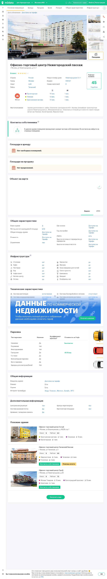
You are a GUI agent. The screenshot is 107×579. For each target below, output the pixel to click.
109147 (68, 81)
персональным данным (73, 573)
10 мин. (52, 94)
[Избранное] (66, 2)
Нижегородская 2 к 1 (73, 78)
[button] (104, 7)
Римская (30, 97)
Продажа (40, 8)
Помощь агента (69, 464)
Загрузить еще (55, 497)
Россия (31, 78)
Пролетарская (32, 94)
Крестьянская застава (35, 100)
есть (90, 236)
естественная (47, 294)
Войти (91, 2)
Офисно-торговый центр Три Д (51, 470)
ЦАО (30, 84)
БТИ (43, 229)
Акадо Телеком (50, 391)
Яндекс (87, 211)
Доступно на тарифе (29, 12)
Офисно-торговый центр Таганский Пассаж (56, 447)
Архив (50, 8)
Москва (31, 81)
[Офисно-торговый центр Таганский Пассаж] (24, 456)
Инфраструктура (93, 8)
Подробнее (94, 87)
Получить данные (87, 318)
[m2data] (7, 2)
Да (43, 265)
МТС (72, 391)
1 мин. (67, 94)
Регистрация (100, 2)
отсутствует (93, 294)
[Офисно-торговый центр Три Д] (24, 479)
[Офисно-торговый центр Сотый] (24, 434)
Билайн (67, 391)
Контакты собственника (49, 464)
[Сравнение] (69, 2)
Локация (59, 8)
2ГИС (98, 211)
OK (101, 574)
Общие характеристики (74, 8)
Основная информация (15, 8)
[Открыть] (95, 19)
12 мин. (52, 97)
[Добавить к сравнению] (99, 432)
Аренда (30, 8)
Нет (43, 242)
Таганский (32, 87)
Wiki (42, 577)
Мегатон (60, 391)
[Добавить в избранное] (99, 427)
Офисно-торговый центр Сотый (51, 427)
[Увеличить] (99, 187)
